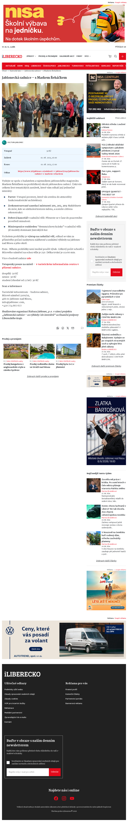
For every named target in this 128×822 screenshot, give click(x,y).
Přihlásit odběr (43, 426)
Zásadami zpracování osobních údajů (45, 417)
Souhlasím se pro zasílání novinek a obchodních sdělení (45, 418)
